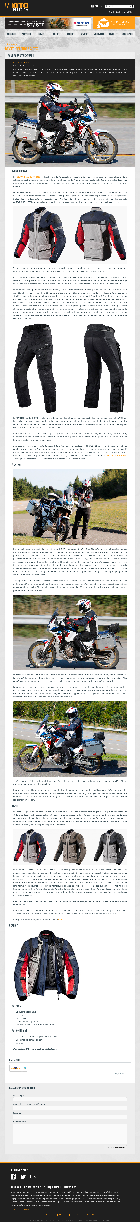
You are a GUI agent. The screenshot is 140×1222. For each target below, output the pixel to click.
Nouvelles (26, 34)
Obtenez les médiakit (121, 12)
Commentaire (19, 1121)
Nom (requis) (19, 1095)
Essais (41, 34)
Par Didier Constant (22, 62)
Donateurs (113, 34)
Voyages (84, 34)
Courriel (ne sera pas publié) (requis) (30, 1104)
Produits (70, 34)
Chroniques (12, 34)
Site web (17, 1113)
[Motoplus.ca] (18, 7)
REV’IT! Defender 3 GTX (28, 176)
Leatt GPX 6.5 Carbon (115, 455)
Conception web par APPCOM (82, 1215)
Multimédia (99, 34)
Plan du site (63, 1215)
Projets (55, 34)
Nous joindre (127, 34)
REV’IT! (61, 919)
